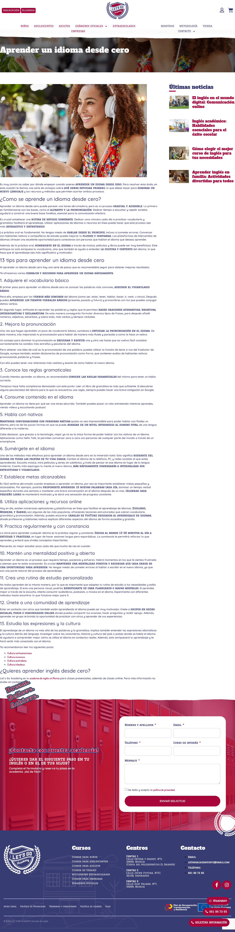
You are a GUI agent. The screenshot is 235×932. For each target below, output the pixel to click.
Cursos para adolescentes (90, 861)
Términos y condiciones (63, 906)
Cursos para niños (84, 857)
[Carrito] (230, 10)
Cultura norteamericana (19, 653)
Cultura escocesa (16, 656)
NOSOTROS (167, 26)
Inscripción (11, 10)
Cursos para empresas (87, 878)
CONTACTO (184, 31)
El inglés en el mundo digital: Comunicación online (213, 102)
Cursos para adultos (86, 865)
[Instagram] (226, 884)
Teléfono (132, 742)
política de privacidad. (164, 789)
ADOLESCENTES (43, 26)
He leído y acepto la (151, 790)
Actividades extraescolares (91, 874)
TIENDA (207, 26)
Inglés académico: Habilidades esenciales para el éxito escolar (209, 128)
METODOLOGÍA (188, 26)
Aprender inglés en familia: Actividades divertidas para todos (213, 177)
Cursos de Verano (84, 870)
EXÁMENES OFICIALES (89, 26)
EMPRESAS (78, 31)
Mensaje (131, 760)
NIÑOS (25, 26)
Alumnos (28, 10)
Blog (108, 906)
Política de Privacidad (33, 906)
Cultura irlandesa (16, 664)
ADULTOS (64, 26)
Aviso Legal (10, 906)
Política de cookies (91, 906)
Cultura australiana (16, 660)
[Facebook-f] (216, 884)
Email (177, 725)
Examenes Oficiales (85, 883)
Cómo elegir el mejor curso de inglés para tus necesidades (212, 153)
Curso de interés (186, 742)
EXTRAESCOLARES (124, 26)
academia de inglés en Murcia (44, 678)
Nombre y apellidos (139, 725)
